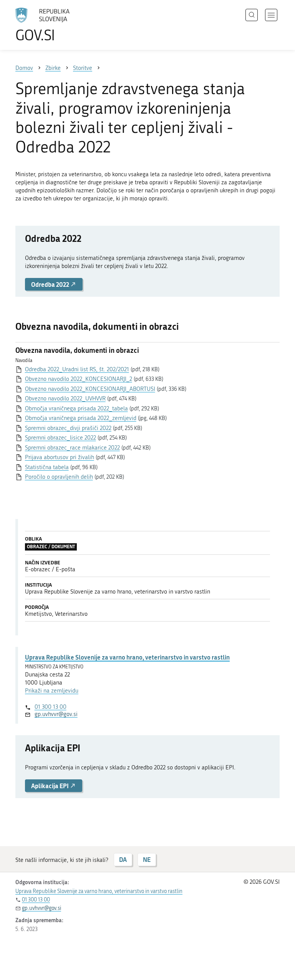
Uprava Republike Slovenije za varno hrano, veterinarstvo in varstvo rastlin (127, 657)
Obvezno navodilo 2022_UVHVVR (65, 398)
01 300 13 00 (50, 706)
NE (147, 859)
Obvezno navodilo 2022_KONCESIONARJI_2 (78, 378)
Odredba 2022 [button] (50, 284)
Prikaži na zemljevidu (51, 690)
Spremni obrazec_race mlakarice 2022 (72, 447)
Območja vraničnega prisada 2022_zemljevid (80, 418)
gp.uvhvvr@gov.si (56, 714)
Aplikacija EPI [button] (50, 785)
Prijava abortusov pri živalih (59, 457)
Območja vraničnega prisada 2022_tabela (76, 408)
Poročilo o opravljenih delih (59, 476)
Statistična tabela (47, 467)
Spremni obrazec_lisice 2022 (60, 437)
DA (123, 859)
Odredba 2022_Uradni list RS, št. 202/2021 (77, 369)
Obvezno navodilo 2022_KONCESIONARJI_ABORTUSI (90, 388)
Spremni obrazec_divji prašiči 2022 (68, 428)
